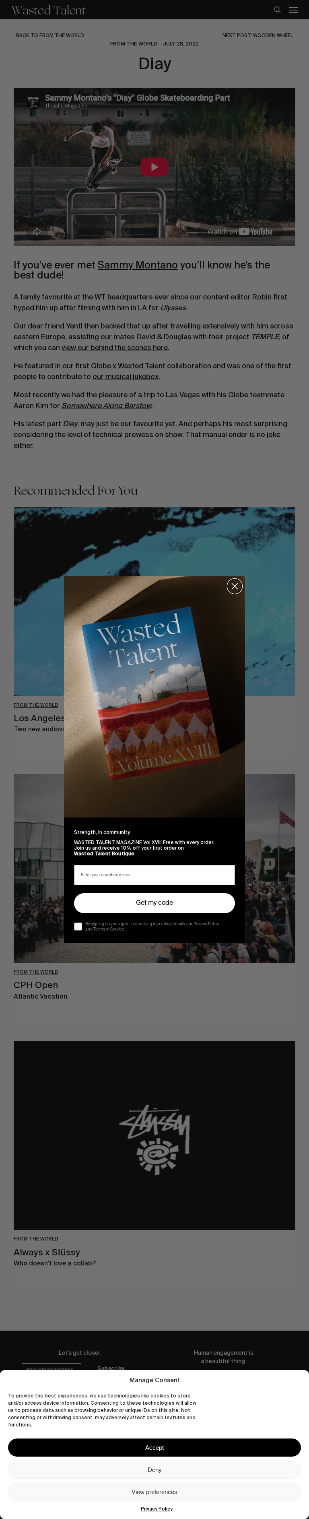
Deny (155, 1469)
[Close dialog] (235, 586)
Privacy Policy (157, 1509)
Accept (154, 1447)
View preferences (154, 1491)
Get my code (154, 903)
